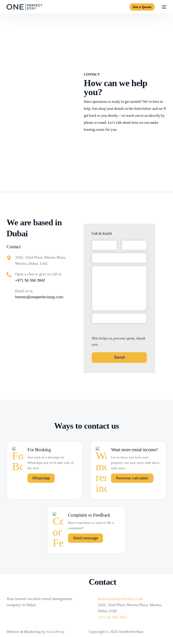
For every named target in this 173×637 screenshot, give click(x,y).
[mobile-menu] (162, 7)
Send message (85, 538)
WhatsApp (41, 478)
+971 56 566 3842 (30, 280)
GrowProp (55, 632)
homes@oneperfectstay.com (39, 297)
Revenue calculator (132, 478)
